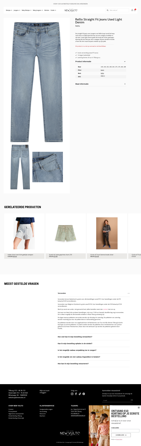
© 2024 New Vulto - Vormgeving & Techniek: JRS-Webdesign (69, 442)
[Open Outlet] (55, 10)
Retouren (43, 414)
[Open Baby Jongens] (42, 10)
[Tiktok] (80, 394)
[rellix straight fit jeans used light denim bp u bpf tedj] (36, 82)
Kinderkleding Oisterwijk (16, 418)
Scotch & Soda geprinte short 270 (48, 255)
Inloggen (43, 392)
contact (105, 309)
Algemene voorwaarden (16, 414)
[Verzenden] (131, 400)
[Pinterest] (83, 394)
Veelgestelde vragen (46, 409)
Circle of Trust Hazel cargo (128, 255)
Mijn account (44, 390)
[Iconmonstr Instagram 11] (72, 394)
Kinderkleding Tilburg (15, 416)
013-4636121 (75, 413)
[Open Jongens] (19, 10)
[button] (138, 407)
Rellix (77, 26)
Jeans (102, 70)
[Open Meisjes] (11, 10)
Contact (10, 409)
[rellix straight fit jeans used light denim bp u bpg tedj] (47, 167)
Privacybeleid (12, 411)
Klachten (42, 416)
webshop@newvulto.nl (78, 415)
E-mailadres (115, 428)
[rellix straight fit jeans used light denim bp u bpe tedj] (20, 167)
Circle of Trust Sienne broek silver (89, 255)
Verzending (43, 411)
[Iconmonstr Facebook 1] (76, 394)
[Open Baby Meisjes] (30, 10)
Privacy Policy (119, 439)
